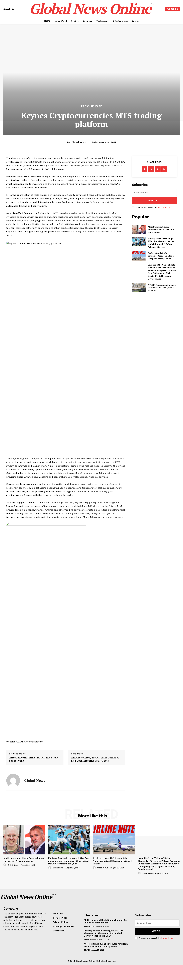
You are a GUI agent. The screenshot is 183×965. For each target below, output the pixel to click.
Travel (87, 950)
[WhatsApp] (164, 169)
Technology (89, 926)
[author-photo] (5, 865)
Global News (78, 142)
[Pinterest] (158, 169)
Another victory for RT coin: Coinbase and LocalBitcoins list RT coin (95, 759)
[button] (9, 9)
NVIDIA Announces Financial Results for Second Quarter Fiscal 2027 (162, 288)
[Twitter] (151, 169)
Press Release (91, 106)
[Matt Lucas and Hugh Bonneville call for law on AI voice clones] (138, 229)
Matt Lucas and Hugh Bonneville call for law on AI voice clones (161, 229)
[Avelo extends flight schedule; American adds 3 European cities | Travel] (138, 255)
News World (90, 939)
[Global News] (13, 780)
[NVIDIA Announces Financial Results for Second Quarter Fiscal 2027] (138, 287)
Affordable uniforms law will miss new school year (33, 759)
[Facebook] (144, 169)
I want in (153, 201)
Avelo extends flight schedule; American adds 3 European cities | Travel (161, 256)
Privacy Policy (164, 208)
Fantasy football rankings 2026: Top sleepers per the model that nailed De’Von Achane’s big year (161, 242)
